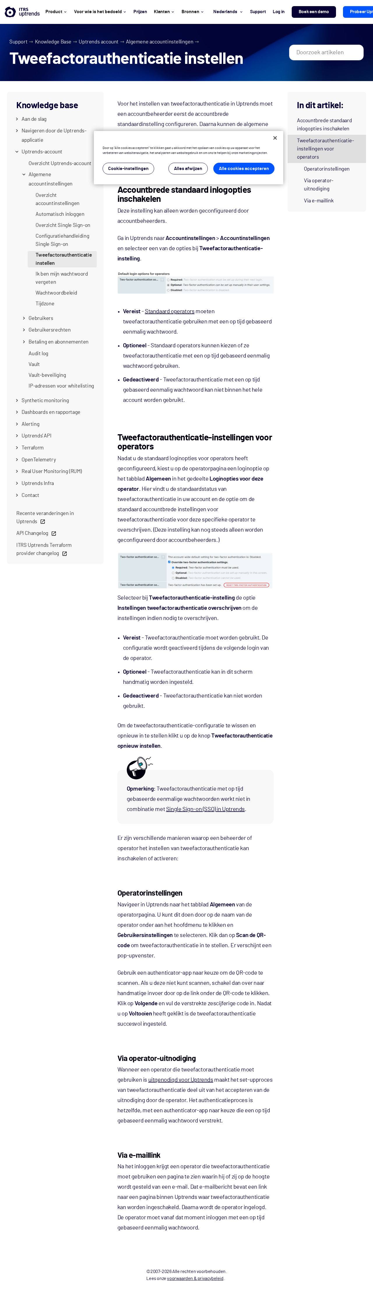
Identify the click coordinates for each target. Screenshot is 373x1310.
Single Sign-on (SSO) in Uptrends (205, 809)
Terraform (32, 448)
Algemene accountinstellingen (159, 42)
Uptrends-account (42, 152)
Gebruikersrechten (50, 330)
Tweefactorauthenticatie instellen (64, 259)
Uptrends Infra (38, 483)
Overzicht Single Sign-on (63, 225)
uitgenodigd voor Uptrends (180, 1080)
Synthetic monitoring (45, 400)
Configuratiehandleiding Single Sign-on (62, 240)
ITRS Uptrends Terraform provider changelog (44, 549)
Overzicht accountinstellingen (57, 199)
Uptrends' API (36, 436)
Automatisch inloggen (60, 214)
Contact (30, 495)
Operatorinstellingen (327, 169)
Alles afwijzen (188, 168)
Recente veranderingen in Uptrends (45, 517)
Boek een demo (314, 11)
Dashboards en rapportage (51, 412)
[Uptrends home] (22, 12)
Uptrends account (99, 42)
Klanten (162, 11)
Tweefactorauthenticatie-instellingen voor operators (325, 149)
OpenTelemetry (39, 460)
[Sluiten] (275, 138)
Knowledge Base (53, 42)
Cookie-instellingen (128, 168)
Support (18, 42)
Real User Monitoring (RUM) (52, 471)
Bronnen (190, 11)
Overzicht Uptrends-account (60, 163)
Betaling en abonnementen (58, 342)
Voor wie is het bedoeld (98, 11)
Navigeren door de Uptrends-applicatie (54, 135)
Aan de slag (34, 119)
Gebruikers (41, 318)
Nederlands (225, 11)
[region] (188, 157)
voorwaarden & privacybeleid (195, 1278)
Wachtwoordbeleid (56, 293)
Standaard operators (169, 311)
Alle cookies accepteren (244, 168)
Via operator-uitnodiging (318, 185)
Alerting (30, 424)
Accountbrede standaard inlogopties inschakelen (324, 125)
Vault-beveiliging (47, 375)
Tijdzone (45, 304)
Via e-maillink (318, 201)
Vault (34, 364)
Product (53, 11)
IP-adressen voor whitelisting (61, 386)
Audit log (38, 353)
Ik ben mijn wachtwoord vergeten (62, 278)
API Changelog (32, 533)
